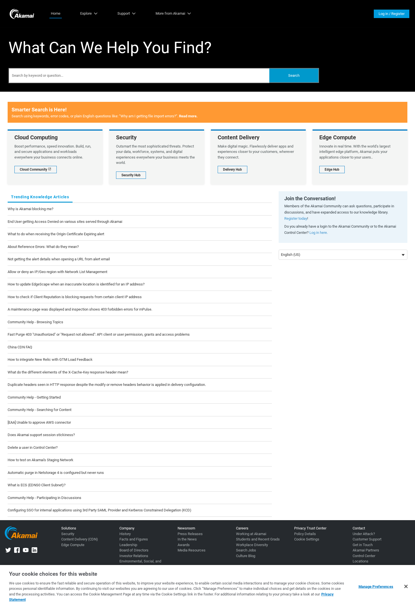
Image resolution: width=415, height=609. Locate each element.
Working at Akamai (251, 534)
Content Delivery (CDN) (79, 539)
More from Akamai (170, 13)
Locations (360, 561)
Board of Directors (133, 550)
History (125, 534)
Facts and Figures (133, 539)
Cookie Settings (306, 539)
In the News (187, 539)
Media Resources (192, 550)
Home (55, 13)
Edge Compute (72, 545)
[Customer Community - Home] (22, 14)
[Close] (406, 586)
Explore (86, 13)
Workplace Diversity (252, 545)
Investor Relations (133, 556)
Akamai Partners (366, 550)
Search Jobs (246, 550)
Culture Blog (245, 556)
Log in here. (318, 232)
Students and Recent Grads (258, 539)
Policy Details (305, 534)
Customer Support (367, 539)
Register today (295, 218)
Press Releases (190, 534)
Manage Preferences (376, 586)
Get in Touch (363, 545)
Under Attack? (364, 534)
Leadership (128, 545)
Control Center (364, 556)
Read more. (188, 116)
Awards (184, 545)
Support (123, 13)
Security (67, 534)
